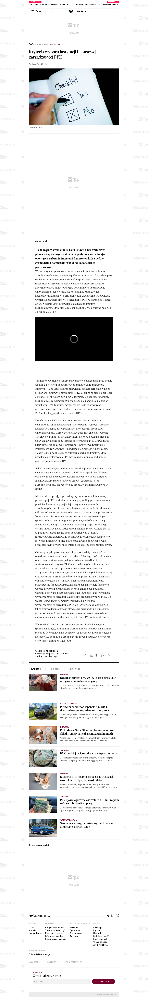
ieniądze (81, 11)
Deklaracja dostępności (55, 939)
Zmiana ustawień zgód (55, 930)
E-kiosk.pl (97, 927)
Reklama (74, 927)
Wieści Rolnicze (100, 942)
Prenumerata (76, 933)
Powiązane (35, 668)
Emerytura (55, 44)
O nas (31, 927)
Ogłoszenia (75, 930)
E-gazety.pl (98, 930)
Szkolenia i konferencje (39, 954)
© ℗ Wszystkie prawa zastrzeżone (51, 653)
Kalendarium (52, 962)
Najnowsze (74, 668)
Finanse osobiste (41, 44)
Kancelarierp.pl (100, 939)
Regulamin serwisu (54, 933)
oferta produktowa (73, 962)
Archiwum (74, 936)
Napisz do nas (35, 933)
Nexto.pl (97, 933)
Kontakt (32, 930)
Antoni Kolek (41, 241)
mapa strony (34, 962)
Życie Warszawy (100, 945)
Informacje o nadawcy (55, 936)
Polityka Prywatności (54, 927)
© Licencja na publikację (46, 651)
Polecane (55, 668)
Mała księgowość (101, 936)
